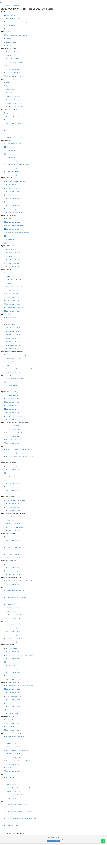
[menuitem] (1, 3)
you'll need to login (59, 839)
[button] (1, 1)
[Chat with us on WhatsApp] (103, 841)
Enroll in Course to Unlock (53, 841)
